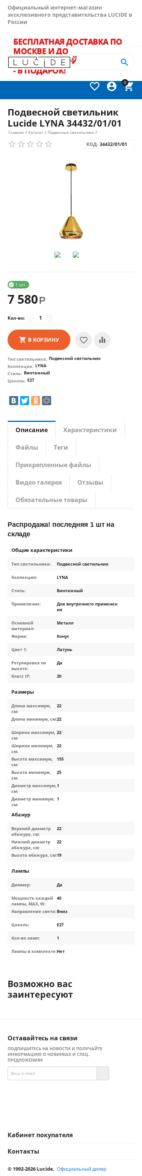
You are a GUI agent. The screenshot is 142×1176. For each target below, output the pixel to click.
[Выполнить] (103, 1073)
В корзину (43, 339)
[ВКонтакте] (13, 400)
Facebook (57, 1114)
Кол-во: (16, 318)
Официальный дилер (81, 1168)
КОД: (92, 144)
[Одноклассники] (35, 400)
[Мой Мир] (46, 400)
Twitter (103, 1114)
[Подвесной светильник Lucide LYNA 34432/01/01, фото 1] (71, 202)
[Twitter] (24, 400)
